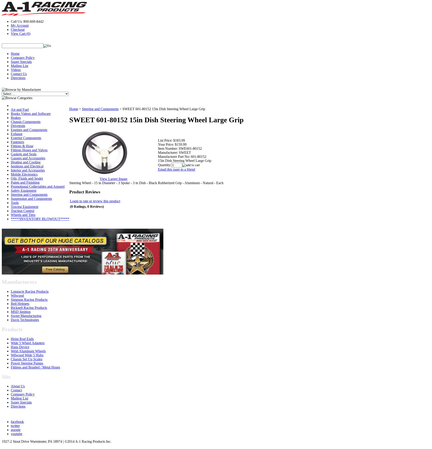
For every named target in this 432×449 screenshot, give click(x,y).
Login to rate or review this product (95, 201)
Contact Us (19, 74)
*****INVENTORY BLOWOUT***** (40, 219)
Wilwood (17, 295)
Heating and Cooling (25, 162)
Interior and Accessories (28, 170)
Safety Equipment (23, 190)
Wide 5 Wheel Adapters (28, 343)
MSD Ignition (21, 312)
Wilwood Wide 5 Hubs (27, 355)
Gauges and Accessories (28, 158)
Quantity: (164, 165)
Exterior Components (26, 138)
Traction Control (22, 211)
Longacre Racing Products (30, 291)
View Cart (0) (20, 34)
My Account (20, 25)
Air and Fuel (20, 110)
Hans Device (20, 347)
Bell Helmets (20, 304)
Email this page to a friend (176, 169)
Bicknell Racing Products (29, 308)
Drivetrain (18, 126)
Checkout (18, 29)
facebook (17, 422)
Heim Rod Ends (22, 339)
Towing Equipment (24, 207)
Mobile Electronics (24, 174)
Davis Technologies (25, 320)
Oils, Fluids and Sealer (27, 178)
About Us (18, 386)
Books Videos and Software (31, 114)
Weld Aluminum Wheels (28, 351)
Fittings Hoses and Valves (29, 150)
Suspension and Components (31, 199)
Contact (16, 390)
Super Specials (21, 62)
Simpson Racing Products (29, 300)
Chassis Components (25, 122)
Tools (15, 203)
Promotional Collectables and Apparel (38, 186)
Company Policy (23, 58)
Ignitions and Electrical (27, 166)
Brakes (16, 118)
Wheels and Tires (23, 215)
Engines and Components (29, 130)
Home (15, 54)
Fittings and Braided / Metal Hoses (35, 367)
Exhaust (16, 134)
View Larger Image (113, 179)
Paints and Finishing (25, 182)
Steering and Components (29, 195)
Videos (16, 70)
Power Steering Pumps (27, 363)
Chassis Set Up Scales (26, 359)
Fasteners (17, 142)
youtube (16, 434)
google (15, 430)
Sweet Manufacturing (26, 316)
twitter (15, 426)
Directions (18, 78)
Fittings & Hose (22, 146)
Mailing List (19, 66)
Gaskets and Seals (23, 154)
